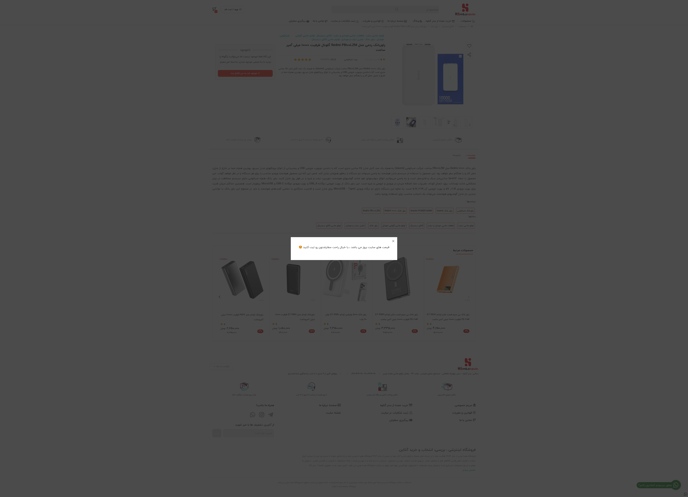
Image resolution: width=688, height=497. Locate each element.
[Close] (393, 241)
